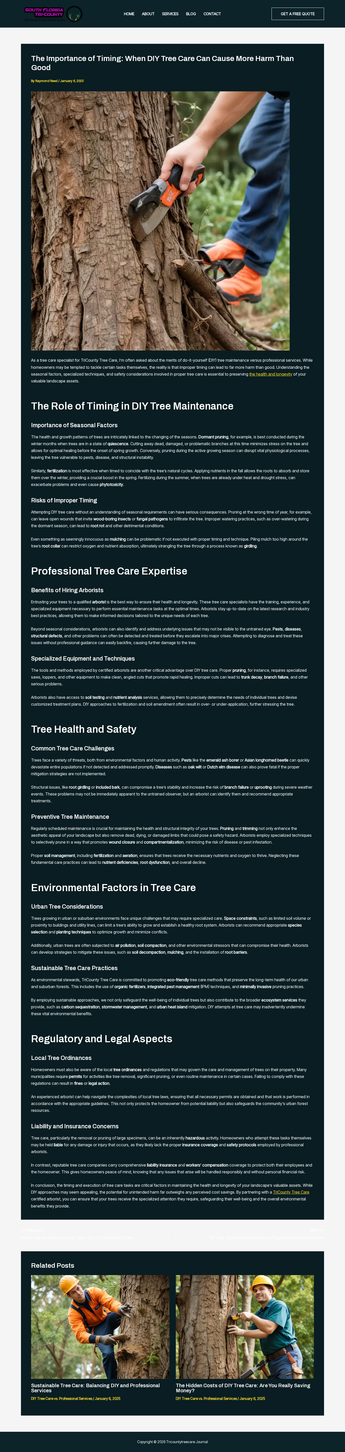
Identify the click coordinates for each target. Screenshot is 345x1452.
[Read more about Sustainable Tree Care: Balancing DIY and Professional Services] (100, 1326)
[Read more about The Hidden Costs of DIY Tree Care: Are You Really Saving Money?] (245, 1326)
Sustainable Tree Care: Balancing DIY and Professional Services (95, 1388)
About (148, 13)
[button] (298, 14)
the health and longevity (270, 374)
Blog (191, 13)
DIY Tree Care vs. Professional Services (61, 1398)
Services (170, 13)
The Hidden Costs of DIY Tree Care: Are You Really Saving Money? (243, 1388)
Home (129, 13)
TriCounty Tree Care (291, 1192)
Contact (212, 13)
